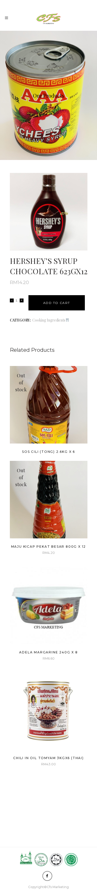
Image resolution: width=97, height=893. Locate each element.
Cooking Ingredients (48, 320)
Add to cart (56, 303)
